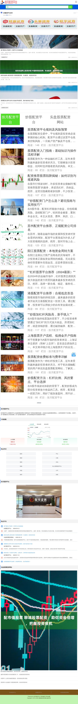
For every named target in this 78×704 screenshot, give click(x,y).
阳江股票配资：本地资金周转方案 (50, 251)
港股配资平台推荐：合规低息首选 (50, 293)
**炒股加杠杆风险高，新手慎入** (50, 314)
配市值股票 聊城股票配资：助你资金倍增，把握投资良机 (14, 671)
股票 (21, 462)
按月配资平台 (12, 692)
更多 (75, 13)
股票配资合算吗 (5, 107)
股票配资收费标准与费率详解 (47, 356)
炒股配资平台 (4, 57)
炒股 (57, 474)
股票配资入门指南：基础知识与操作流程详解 (52, 152)
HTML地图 (47, 696)
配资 (21, 453)
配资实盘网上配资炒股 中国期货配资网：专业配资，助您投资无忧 (18, 75)
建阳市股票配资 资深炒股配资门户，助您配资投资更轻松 (15, 674)
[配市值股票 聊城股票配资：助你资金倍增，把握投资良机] (39, 620)
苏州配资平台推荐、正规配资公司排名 (52, 227)
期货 (21, 458)
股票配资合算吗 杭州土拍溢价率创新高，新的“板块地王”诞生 (17, 100)
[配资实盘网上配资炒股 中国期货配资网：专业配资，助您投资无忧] (39, 70)
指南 (21, 466)
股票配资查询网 (42, 698)
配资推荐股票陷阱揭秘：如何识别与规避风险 (52, 177)
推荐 (21, 474)
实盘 (21, 470)
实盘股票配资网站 (64, 692)
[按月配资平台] (8, 2)
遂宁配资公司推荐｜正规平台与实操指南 (12, 50)
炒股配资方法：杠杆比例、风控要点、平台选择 (50, 380)
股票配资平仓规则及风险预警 (47, 129)
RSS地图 (43, 696)
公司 (57, 470)
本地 (57, 462)
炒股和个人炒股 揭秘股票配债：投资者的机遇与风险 (14, 678)
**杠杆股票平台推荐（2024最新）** (51, 272)
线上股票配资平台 (57, 466)
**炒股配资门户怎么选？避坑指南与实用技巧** (52, 202)
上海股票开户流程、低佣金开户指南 (52, 335)
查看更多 (39, 403)
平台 (57, 453)
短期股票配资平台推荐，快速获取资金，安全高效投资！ (17, 561)
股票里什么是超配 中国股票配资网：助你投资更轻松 (14, 682)
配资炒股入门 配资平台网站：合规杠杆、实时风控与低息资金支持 (19, 552)
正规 (57, 458)
